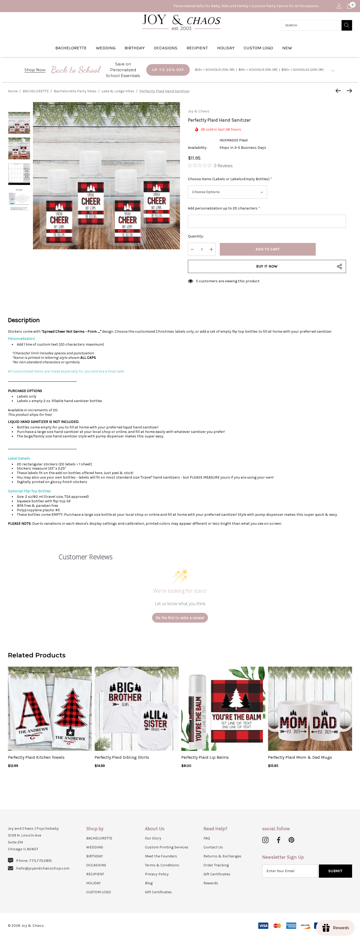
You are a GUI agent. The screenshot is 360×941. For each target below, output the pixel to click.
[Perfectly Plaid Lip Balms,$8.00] (223, 709)
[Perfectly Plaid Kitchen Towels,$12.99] (50, 709)
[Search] (347, 25)
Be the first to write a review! (180, 617)
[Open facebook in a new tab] (277, 840)
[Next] (348, 90)
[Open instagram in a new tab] (265, 840)
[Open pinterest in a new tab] (291, 840)
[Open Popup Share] (339, 266)
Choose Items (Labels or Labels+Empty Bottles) (230, 179)
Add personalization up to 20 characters (224, 208)
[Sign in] (339, 6)
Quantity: (196, 236)
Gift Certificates (158, 892)
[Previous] (339, 90)
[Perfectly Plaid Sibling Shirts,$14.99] (137, 709)
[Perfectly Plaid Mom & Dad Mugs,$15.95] (310, 709)
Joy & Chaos (199, 111)
